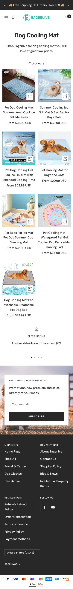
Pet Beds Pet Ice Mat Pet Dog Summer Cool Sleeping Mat (18, 237)
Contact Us (48, 459)
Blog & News (49, 474)
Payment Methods (17, 539)
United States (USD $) (20, 552)
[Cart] (67, 17)
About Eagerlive (51, 451)
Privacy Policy (14, 532)
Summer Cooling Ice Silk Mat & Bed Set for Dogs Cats (54, 112)
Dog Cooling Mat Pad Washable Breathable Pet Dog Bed (19, 304)
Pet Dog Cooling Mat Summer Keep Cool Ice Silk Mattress (19, 112)
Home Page (12, 451)
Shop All (10, 459)
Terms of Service (16, 524)
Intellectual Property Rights (54, 483)
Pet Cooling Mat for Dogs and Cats (54, 172)
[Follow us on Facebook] (44, 507)
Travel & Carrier (15, 466)
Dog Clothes (13, 474)
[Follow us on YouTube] (53, 507)
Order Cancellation (17, 517)
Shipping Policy (50, 466)
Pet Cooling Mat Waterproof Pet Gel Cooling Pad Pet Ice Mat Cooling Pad (54, 240)
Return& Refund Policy (15, 506)
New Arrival (12, 481)
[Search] (13, 17)
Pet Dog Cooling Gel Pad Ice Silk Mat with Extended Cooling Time (19, 175)
